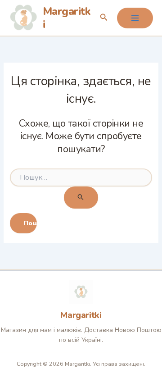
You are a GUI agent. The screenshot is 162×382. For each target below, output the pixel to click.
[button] (104, 18)
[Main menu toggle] (135, 18)
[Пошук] (81, 197)
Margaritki (67, 18)
